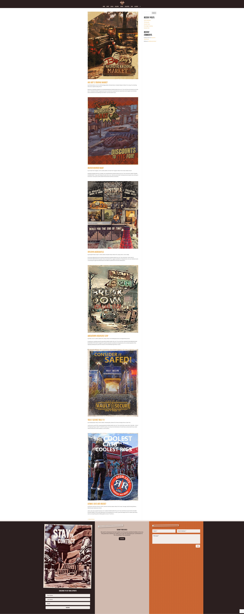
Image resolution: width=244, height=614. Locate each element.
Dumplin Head (92, 254)
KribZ (108, 338)
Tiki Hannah (146, 22)
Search (154, 12)
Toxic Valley (126, 254)
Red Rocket (90, 508)
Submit (121, 6)
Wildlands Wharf (152, 41)
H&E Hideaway (147, 20)
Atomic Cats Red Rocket (97, 503)
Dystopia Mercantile (96, 251)
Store (100, 86)
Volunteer (127, 6)
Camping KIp (107, 422)
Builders (117, 6)
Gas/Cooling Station (131, 506)
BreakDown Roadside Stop (98, 335)
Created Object (119, 85)
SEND (198, 546)
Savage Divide (123, 338)
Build (107, 85)
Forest (123, 170)
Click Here (122, 538)
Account (136, 6)
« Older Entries (91, 519)
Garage (121, 422)
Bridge (104, 85)
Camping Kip (92, 422)
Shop (132, 6)
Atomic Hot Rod (92, 506)
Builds (112, 6)
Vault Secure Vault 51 (96, 419)
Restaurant (96, 508)
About (107, 6)
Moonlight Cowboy (148, 26)
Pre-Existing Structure (115, 338)
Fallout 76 (125, 85)
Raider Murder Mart (96, 167)
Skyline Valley (96, 86)
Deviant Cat (146, 28)
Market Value (147, 24)
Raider (127, 170)
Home (104, 6)
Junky (129, 85)
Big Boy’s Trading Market (98, 82)
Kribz (90, 338)
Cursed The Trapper (93, 170)
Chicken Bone (92, 85)
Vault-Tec (128, 422)
